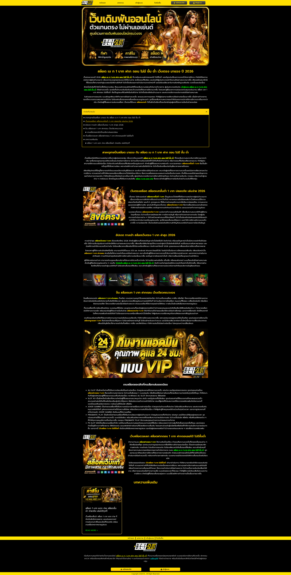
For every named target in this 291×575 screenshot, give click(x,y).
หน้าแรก (102, 2)
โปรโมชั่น (157, 2)
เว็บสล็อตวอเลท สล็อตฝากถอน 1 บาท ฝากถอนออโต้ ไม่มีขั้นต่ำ (109, 135)
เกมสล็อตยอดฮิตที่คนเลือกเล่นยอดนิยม (102, 132)
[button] (206, 112)
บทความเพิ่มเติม (91, 139)
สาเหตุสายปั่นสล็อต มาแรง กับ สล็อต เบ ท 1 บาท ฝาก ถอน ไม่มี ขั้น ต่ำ (112, 117)
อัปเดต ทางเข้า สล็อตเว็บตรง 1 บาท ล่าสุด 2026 (104, 125)
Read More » (91, 530)
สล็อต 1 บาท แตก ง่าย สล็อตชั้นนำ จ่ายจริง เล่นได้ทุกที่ (108, 143)
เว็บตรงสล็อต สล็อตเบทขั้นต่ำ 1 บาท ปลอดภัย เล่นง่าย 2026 (109, 121)
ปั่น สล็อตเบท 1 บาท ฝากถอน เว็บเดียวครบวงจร (104, 128)
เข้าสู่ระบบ (139, 2)
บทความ (120, 2)
